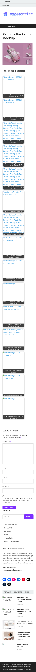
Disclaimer (7, 531)
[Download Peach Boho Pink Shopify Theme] (8, 609)
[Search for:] (18, 516)
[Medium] (28, 579)
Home (6, 535)
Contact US (8, 528)
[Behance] (4, 579)
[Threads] (9, 584)
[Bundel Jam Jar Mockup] (8, 644)
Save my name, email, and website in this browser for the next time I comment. (17, 500)
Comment (6, 442)
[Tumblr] (4, 584)
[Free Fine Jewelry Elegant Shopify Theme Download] (8, 632)
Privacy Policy (9, 538)
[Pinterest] (23, 579)
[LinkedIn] (18, 579)
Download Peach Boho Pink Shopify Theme (23, 611)
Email (5, 477)
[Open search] (31, 26)
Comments (18, 592)
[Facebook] (9, 579)
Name (5, 468)
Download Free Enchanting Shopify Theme (24, 599)
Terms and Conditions (11, 541)
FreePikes (13, 669)
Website (5, 487)
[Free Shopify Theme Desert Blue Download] (8, 621)
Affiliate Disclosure (10, 524)
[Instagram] (14, 579)
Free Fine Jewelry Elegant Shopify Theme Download (23, 634)
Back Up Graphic (25, 669)
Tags (27, 592)
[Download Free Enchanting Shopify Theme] (8, 597)
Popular (7, 592)
